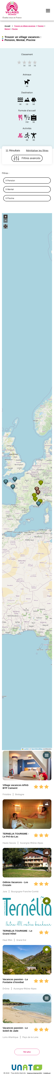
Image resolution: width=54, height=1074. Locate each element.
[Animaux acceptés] (27, 82)
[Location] (33, 118)
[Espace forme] (33, 136)
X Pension (10, 180)
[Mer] (20, 100)
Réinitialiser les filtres (37, 150)
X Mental (10, 189)
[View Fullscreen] (5, 226)
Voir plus (27, 1052)
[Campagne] (33, 100)
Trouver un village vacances (24, 26)
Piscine (15, 29)
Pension (41, 26)
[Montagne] (27, 100)
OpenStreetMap (37, 749)
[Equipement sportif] (27, 136)
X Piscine (10, 198)
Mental (7, 29)
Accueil (7, 26)
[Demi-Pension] (27, 118)
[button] (5, 481)
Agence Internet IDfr (34, 1073)
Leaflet (26, 749)
